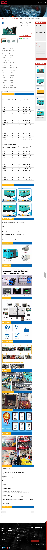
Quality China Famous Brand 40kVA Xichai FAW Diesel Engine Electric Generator (40, 96)
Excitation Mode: (5, 62)
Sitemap (42, 544)
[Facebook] (2, 548)
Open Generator (16, 515)
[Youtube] (7, 548)
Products (3, 533)
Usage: (3, 59)
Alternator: (4, 65)
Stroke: (3, 48)
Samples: (3, 88)
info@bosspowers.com (23, 541)
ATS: (3, 72)
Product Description (5, 91)
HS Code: (3, 85)
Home (2, 531)
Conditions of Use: (5, 57)
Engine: (3, 64)
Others (9, 537)
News (2, 536)
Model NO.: (4, 55)
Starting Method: (5, 68)
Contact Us (3, 539)
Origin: (3, 83)
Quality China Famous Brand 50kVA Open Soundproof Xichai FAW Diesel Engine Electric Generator (40, 106)
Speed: (3, 53)
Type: (3, 45)
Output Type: (4, 51)
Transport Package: (5, 78)
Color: (3, 73)
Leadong (37, 545)
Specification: (4, 80)
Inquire (24, 33)
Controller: (4, 67)
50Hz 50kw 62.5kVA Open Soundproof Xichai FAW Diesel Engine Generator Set (40, 117)
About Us (3, 534)
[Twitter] (5, 548)
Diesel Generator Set (11, 534)
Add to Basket (24, 35)
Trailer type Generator (12, 536)
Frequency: (4, 75)
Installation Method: (5, 46)
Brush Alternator (11, 531)
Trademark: (4, 82)
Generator (10, 515)
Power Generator (4, 515)
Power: (3, 70)
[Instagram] (9, 548)
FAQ (2, 537)
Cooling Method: (5, 50)
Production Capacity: (5, 87)
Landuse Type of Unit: (6, 60)
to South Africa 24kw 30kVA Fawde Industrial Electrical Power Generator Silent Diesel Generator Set (40, 85)
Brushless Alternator (11, 533)
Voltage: (3, 77)
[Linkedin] (4, 548)
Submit (35, 540)
